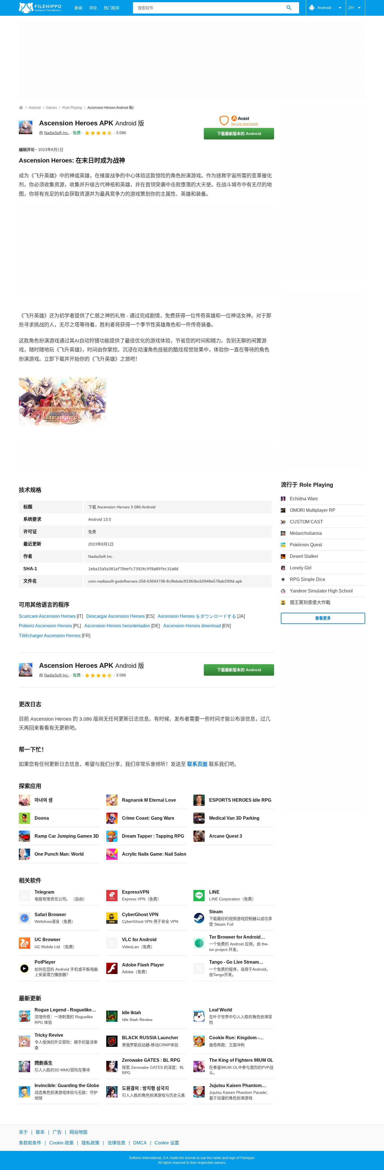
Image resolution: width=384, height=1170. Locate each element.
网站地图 (78, 1132)
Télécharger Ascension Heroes (50, 635)
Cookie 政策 (61, 1142)
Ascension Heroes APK (91, 123)
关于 (23, 1132)
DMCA (140, 1142)
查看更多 (323, 618)
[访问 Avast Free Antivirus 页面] (239, 121)
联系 (40, 1132)
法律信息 (116, 1142)
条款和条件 (30, 1142)
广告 (57, 1132)
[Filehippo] (40, 8)
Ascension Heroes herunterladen (117, 625)
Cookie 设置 (167, 1142)
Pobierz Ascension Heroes (45, 625)
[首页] (21, 107)
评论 (93, 8)
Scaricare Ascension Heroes (47, 616)
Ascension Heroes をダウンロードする (197, 616)
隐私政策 (91, 1142)
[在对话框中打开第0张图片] (62, 401)
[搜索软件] (289, 7)
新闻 (78, 8)
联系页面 (197, 764)
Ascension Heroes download (192, 625)
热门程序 (111, 8)
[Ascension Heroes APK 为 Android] (25, 127)
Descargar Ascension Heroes (115, 616)
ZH (351, 7)
